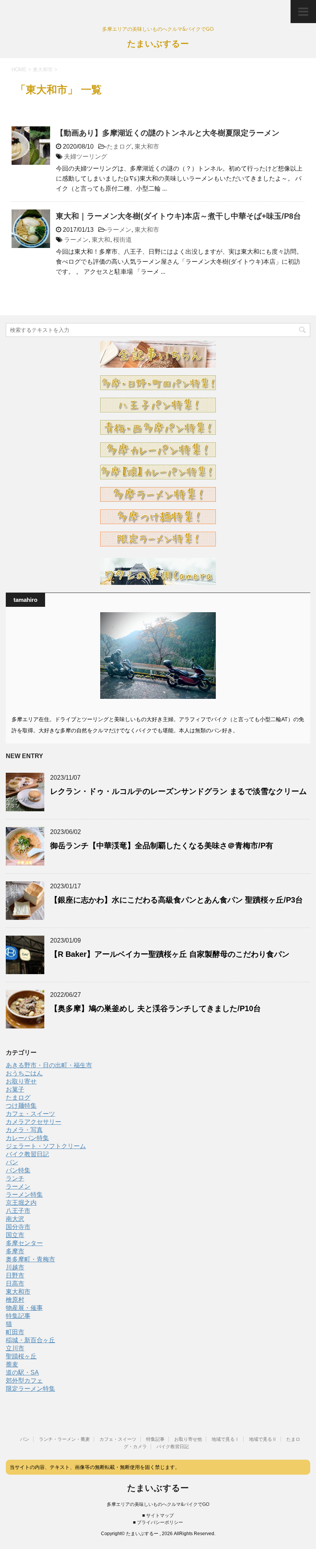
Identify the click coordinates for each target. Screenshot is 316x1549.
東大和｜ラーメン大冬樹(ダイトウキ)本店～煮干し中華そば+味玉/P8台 (178, 216)
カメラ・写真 (24, 1130)
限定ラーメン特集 (30, 1388)
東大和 (101, 239)
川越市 (15, 1267)
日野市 (15, 1275)
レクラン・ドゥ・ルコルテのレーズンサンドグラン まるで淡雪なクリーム (178, 791)
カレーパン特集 (27, 1138)
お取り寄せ (21, 1081)
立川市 (15, 1348)
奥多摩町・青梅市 (30, 1259)
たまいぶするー (158, 44)
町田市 (15, 1332)
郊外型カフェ (24, 1380)
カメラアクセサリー (33, 1122)
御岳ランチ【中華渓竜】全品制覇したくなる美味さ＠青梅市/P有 (161, 845)
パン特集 (18, 1170)
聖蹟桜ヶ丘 (21, 1356)
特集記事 (18, 1316)
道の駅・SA (22, 1372)
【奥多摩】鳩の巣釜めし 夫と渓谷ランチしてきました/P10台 (155, 1008)
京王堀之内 (21, 1202)
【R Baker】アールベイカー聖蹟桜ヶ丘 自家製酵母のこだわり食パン (169, 954)
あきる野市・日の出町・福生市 (49, 1065)
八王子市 (18, 1210)
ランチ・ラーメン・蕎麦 (64, 1439)
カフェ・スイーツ (30, 1113)
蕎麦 (12, 1364)
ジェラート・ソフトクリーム (46, 1146)
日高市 (15, 1283)
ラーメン (119, 229)
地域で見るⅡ (263, 1439)
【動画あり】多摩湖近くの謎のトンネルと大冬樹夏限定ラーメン (167, 133)
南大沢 (15, 1219)
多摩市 (15, 1251)
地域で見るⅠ (225, 1439)
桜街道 (122, 239)
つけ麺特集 (21, 1105)
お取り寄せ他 (188, 1439)
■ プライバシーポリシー (158, 1522)
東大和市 (146, 146)
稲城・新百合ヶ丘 (30, 1340)
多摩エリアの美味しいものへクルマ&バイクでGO (158, 1504)
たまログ (119, 146)
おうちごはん (24, 1073)
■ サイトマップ (158, 1515)
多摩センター (24, 1243)
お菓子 (15, 1089)
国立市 (15, 1235)
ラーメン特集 (24, 1194)
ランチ (15, 1178)
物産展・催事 (24, 1308)
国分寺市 (18, 1227)
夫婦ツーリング (85, 156)
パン (12, 1162)
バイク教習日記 (27, 1154)
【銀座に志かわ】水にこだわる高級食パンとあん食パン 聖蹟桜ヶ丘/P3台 (176, 900)
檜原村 (15, 1299)
